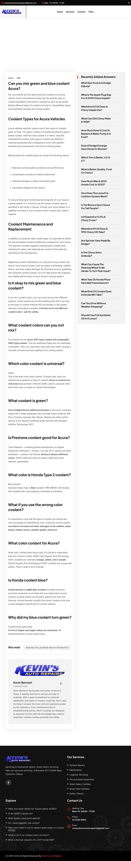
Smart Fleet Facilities (79, 789)
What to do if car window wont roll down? (28, 835)
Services (70, 11)
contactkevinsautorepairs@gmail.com (20, 3)
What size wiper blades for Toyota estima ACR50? (32, 808)
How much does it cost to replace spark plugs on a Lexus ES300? (36, 829)
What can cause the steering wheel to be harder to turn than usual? (96, 267)
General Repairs (77, 765)
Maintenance (76, 770)
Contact (81, 11)
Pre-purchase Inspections (82, 779)
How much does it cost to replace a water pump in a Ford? (96, 133)
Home (60, 11)
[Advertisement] (65, 37)
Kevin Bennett (22, 682)
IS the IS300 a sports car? (20, 813)
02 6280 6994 (79, 819)
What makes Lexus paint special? (24, 818)
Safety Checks (77, 793)
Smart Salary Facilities (80, 784)
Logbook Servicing (79, 774)
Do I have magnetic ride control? (24, 823)
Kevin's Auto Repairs (52, 856)
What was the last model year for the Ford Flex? (47, 647)
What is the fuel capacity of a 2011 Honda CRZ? (31, 840)
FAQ (91, 11)
